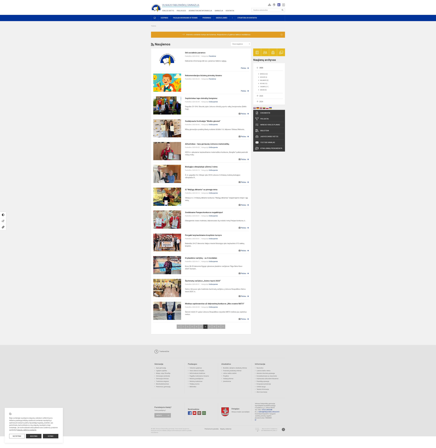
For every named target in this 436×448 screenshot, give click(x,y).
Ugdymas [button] (164, 18)
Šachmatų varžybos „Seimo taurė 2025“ (203, 281)
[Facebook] (190, 413)
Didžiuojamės (213, 102)
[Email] (204, 413)
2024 (261, 101)
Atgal (179, 327)
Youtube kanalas (267, 142)
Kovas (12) (263, 83)
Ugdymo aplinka (161, 370)
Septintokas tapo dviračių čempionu (201, 98)
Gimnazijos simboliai (163, 376)
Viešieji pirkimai (228, 378)
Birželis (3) (264, 74)
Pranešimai (212, 56)
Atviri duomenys (262, 392)
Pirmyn (223, 327)
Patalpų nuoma (194, 384)
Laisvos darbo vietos (269, 136)
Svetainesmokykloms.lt (269, 430)
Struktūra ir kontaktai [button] (247, 18)
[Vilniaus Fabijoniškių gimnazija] (156, 7)
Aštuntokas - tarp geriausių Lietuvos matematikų (207, 144)
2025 (261, 96)
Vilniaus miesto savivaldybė (240, 412)
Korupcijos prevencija (264, 384)
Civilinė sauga (261, 387)
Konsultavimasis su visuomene (267, 376)
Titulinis (153, 26)
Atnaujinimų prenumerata (271, 148)
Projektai (264, 119)
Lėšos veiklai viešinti (230, 373)
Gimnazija (219, 11)
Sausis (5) (263, 90)
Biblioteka (264, 131)
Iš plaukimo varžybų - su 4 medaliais (201, 258)
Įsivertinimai (227, 381)
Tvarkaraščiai (164, 351)
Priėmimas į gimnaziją (163, 387)
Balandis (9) (264, 80)
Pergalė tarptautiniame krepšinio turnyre (203, 235)
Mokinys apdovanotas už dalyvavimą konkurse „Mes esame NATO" (214, 303)
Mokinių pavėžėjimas (196, 378)
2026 (261, 68)
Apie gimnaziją (161, 368)
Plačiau (243, 68)
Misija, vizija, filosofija (163, 373)
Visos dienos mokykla (197, 370)
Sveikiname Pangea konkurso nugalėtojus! (204, 212)
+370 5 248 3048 (267, 410)
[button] (269, 4)
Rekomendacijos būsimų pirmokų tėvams (203, 75)
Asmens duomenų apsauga (266, 373)
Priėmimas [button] (206, 18)
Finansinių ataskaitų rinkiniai (232, 370)
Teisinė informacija (263, 389)
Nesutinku (33, 436)
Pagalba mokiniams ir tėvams (199, 376)
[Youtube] (194, 413)
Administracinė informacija (200, 11)
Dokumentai (265, 113)
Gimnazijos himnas (162, 378)
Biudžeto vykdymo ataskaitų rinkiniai (235, 368)
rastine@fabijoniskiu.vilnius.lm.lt (268, 412)
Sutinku (50, 436)
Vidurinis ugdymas (196, 368)
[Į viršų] (283, 429)
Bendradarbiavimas (162, 384)
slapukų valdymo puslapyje (26, 430)
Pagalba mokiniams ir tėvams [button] (185, 18)
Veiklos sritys (168, 11)
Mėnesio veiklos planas (270, 125)
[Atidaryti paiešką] (282, 10)
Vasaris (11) (264, 87)
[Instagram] (199, 413)
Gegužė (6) (263, 77)
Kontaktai (230, 11)
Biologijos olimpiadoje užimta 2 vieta (201, 167)
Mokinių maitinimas (196, 381)
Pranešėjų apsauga (263, 381)
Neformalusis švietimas (197, 373)
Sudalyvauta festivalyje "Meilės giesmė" (202, 121)
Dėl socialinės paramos (195, 53)
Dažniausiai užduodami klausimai (267, 378)
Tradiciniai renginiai (162, 381)
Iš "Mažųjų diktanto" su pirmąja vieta (201, 189)
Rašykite (159, 415)
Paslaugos (181, 11)
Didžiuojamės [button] (221, 18)
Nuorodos (260, 368)
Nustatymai (17, 436)
